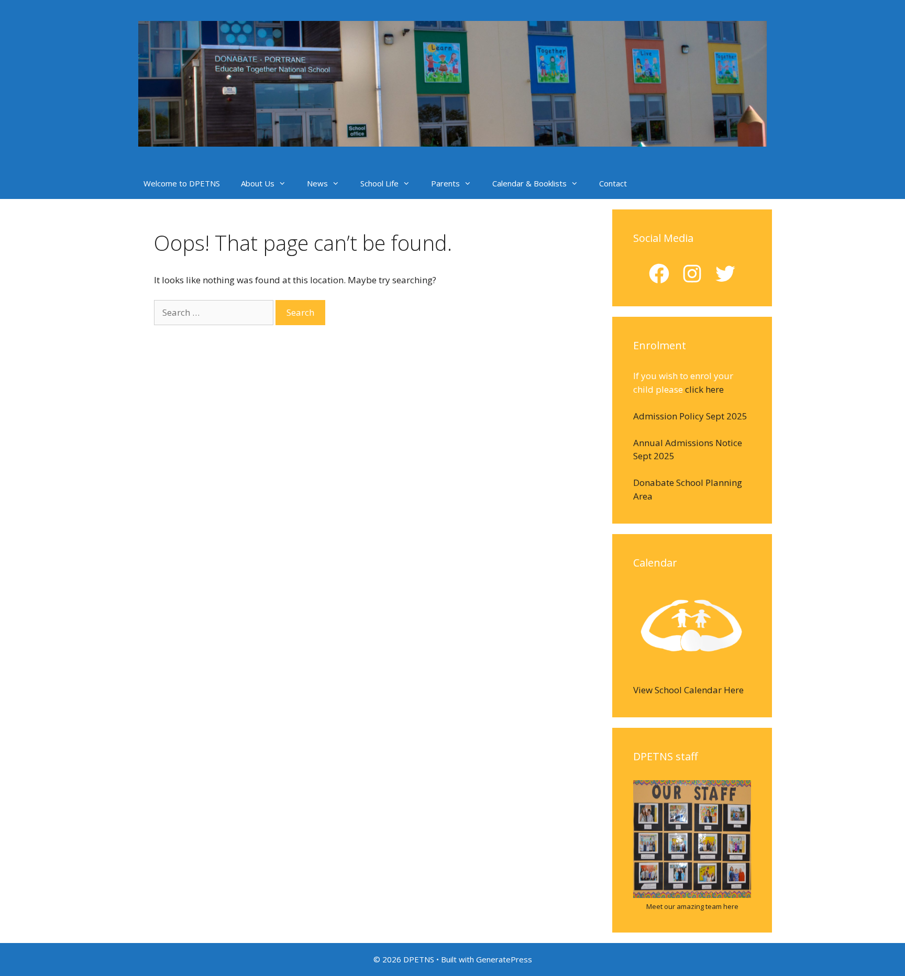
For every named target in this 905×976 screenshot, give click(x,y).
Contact (613, 183)
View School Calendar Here (688, 690)
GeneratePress (504, 959)
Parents (445, 183)
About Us (257, 183)
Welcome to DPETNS (182, 183)
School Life (379, 183)
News (317, 183)
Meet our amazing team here (692, 906)
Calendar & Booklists (529, 183)
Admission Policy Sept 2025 (690, 416)
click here (704, 389)
